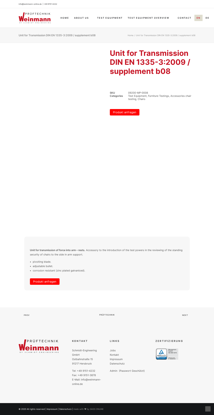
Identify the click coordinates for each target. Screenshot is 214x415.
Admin (113, 370)
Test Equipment (110, 17)
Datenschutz (117, 363)
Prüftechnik (107, 315)
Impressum (116, 359)
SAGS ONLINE (97, 409)
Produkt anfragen (124, 112)
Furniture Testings (158, 95)
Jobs (113, 350)
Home (64, 17)
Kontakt (114, 354)
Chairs (141, 99)
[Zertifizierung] (167, 354)
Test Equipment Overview (148, 17)
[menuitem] (64, 18)
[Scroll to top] (208, 408)
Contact (184, 17)
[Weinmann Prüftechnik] (35, 17)
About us (81, 17)
